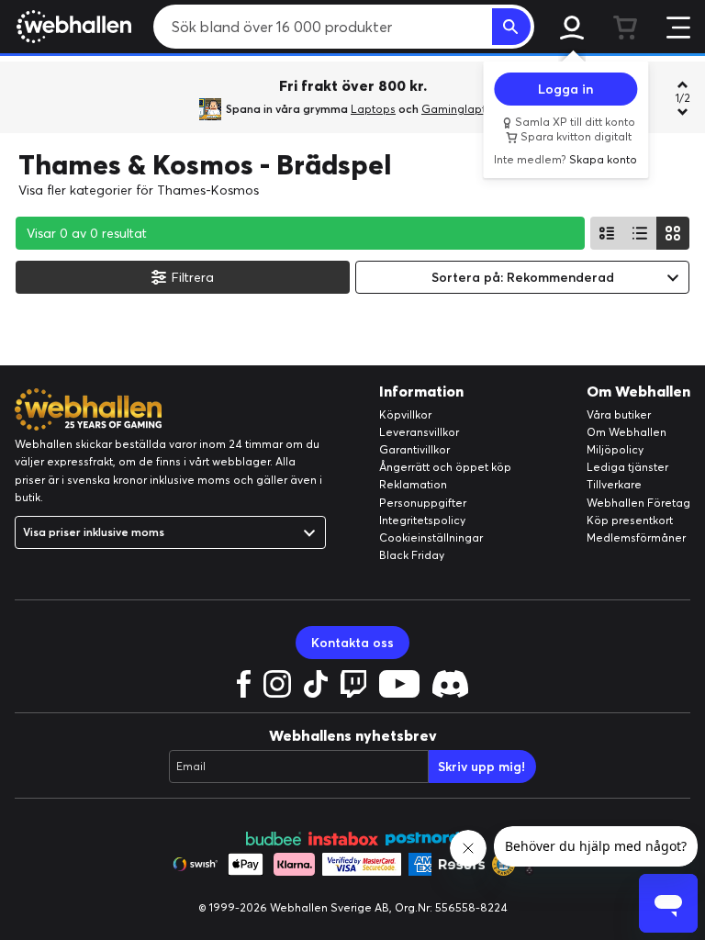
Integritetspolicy (422, 520)
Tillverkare (614, 484)
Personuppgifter (422, 502)
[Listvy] (606, 233)
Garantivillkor (414, 449)
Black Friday (411, 555)
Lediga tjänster (627, 467)
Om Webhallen (626, 432)
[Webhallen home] (71, 26)
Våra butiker (619, 414)
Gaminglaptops (463, 109)
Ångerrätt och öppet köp (445, 467)
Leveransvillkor (419, 432)
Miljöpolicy (615, 449)
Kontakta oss (352, 642)
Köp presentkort (630, 520)
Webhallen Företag (638, 502)
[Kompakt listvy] (639, 233)
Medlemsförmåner (636, 537)
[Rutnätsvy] (672, 233)
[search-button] (511, 26)
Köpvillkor (405, 414)
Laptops (373, 109)
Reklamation (413, 484)
